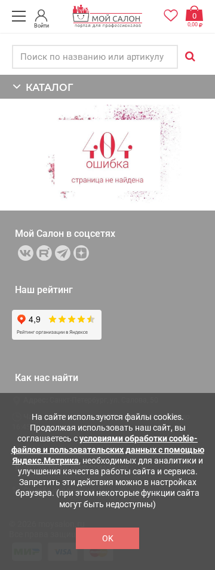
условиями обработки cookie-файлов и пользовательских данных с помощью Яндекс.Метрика (107, 449)
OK (107, 538)
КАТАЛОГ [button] (47, 87)
